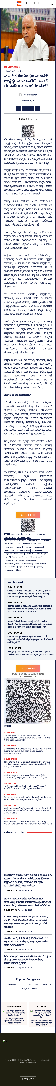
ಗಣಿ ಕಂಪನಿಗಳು (9, 560)
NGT (39, 544)
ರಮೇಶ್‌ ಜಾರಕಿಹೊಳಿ (40, 563)
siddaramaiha (25, 550)
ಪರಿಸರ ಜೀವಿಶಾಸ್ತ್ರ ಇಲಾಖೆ (12, 563)
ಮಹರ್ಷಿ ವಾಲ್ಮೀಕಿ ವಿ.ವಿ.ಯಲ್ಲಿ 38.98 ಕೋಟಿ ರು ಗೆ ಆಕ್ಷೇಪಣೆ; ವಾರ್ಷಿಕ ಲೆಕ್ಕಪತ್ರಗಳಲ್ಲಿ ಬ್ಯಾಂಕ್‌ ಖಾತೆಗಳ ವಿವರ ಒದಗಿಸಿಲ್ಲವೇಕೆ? (30, 639)
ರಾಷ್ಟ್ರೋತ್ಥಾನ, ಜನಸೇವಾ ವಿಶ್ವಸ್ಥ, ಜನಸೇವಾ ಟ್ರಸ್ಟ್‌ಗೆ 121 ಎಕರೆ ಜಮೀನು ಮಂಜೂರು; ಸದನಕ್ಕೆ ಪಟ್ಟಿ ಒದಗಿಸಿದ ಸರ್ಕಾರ (30, 653)
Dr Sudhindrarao (24, 537)
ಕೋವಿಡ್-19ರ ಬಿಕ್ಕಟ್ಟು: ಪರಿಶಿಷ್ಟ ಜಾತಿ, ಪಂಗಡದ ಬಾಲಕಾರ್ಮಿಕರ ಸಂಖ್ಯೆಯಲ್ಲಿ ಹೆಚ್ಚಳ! (41, 1023)
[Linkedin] (25, 1072)
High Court (46, 540)
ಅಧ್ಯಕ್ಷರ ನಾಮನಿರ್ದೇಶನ (11, 554)
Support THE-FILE (28, 119)
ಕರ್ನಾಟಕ (14, 557)
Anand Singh (15, 534)
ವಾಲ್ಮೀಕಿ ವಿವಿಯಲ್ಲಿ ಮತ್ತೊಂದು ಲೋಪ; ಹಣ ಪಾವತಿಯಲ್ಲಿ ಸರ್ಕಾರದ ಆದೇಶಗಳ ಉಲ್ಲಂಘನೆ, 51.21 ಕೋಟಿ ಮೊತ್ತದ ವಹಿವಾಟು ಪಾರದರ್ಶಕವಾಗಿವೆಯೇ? (29, 609)
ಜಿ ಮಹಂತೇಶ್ (32, 95)
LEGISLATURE (14, 648)
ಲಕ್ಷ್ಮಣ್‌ (20, 567)
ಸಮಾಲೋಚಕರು (29, 567)
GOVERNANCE (12, 67)
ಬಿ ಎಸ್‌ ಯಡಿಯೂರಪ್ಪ (27, 563)
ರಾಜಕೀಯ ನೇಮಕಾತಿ (11, 567)
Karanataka (9, 544)
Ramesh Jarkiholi (11, 550)
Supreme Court (37, 550)
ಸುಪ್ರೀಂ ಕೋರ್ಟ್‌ (9, 570)
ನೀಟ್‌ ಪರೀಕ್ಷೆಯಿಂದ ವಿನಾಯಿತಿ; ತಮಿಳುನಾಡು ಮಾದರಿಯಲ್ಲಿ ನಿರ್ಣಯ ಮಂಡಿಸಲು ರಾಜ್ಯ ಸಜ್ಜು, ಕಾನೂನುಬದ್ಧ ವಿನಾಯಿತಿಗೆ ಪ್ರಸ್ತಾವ (28, 823)
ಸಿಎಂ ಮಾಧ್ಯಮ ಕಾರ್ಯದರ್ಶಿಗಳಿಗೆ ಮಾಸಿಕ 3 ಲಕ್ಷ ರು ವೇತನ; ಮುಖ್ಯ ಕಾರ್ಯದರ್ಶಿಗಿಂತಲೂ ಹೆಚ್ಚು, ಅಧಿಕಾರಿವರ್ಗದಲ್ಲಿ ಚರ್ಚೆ (27, 798)
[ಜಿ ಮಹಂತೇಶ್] (21, 95)
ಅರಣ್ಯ (21, 554)
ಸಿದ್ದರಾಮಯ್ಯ (39, 567)
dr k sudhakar (10, 537)
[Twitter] (25, 108)
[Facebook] (18, 108)
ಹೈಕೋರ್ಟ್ (19, 570)
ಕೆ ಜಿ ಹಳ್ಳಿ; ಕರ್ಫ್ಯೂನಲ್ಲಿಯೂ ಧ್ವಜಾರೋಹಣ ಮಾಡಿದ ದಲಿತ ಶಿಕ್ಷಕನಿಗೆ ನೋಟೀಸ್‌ (14, 1020)
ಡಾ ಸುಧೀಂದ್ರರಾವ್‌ (31, 560)
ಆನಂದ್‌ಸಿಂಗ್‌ (29, 554)
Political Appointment (13, 547)
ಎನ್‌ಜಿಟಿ (7, 557)
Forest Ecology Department (15, 540)
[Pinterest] (31, 108)
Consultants (40, 534)
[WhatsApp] (37, 108)
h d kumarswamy (33, 540)
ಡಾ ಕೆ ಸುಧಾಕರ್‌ (20, 560)
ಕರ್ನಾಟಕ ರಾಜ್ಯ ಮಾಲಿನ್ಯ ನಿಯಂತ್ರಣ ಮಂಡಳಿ (31, 557)
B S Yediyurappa (27, 534)
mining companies (29, 544)
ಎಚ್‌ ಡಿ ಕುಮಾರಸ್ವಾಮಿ (41, 554)
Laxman (17, 544)
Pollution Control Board (33, 547)
